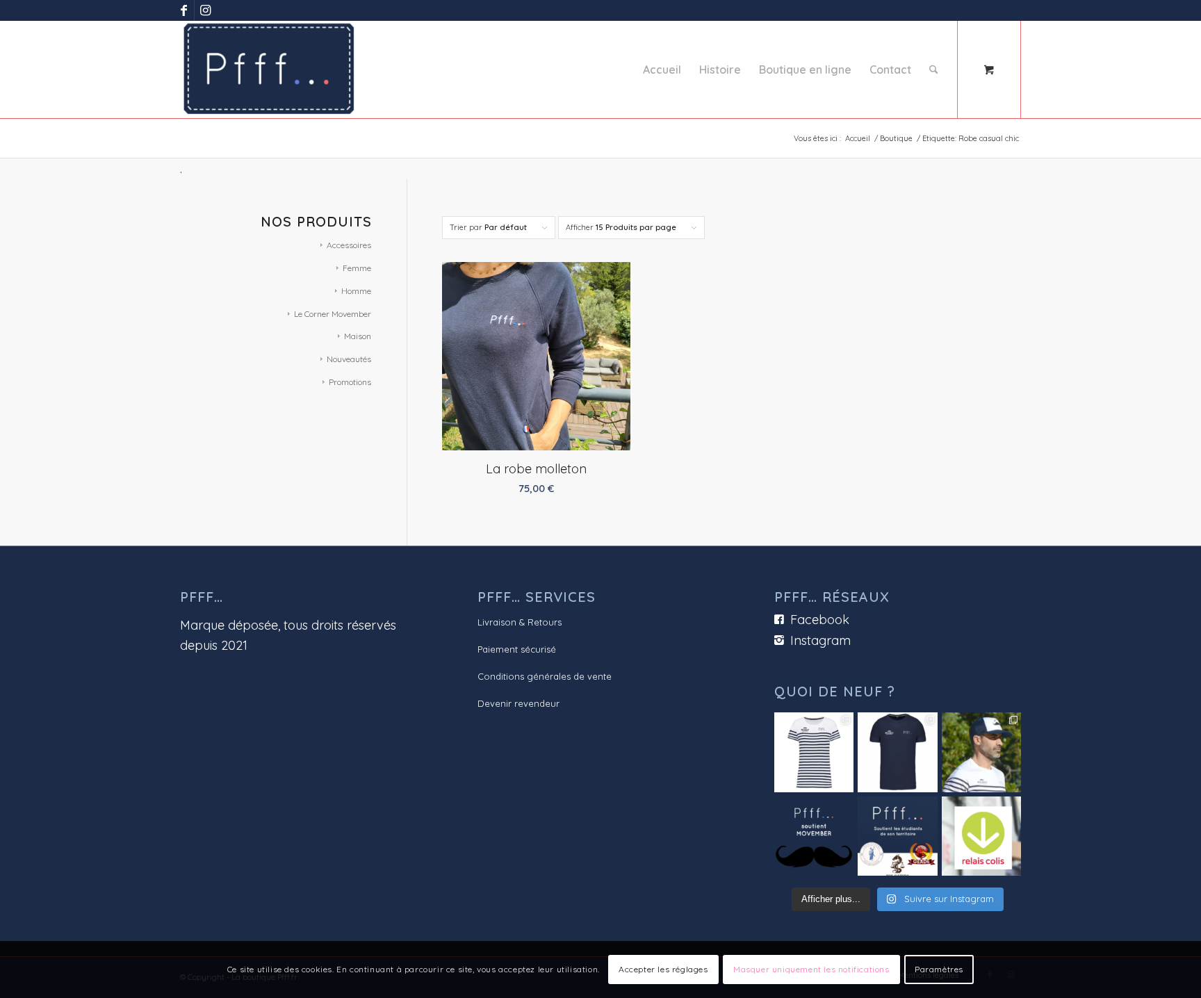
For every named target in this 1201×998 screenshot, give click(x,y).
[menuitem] (662, 69)
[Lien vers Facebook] (184, 10)
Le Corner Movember (332, 314)
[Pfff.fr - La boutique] (269, 69)
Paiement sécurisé (516, 649)
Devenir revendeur (518, 703)
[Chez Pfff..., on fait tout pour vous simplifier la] (981, 836)
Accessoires (349, 245)
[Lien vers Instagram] (205, 10)
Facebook (819, 620)
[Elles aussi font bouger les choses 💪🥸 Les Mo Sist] (813, 752)
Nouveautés (349, 359)
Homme (356, 291)
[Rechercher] (933, 69)
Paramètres (939, 969)
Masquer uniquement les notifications (811, 969)
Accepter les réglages (663, 969)
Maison (357, 336)
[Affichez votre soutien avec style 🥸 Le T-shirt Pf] (897, 752)
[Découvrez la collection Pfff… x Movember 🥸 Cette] (981, 752)
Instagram (820, 640)
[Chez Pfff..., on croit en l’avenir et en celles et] (897, 836)
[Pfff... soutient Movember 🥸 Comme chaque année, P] (813, 836)
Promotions (350, 382)
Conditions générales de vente (544, 676)
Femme (357, 268)
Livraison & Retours (519, 622)
